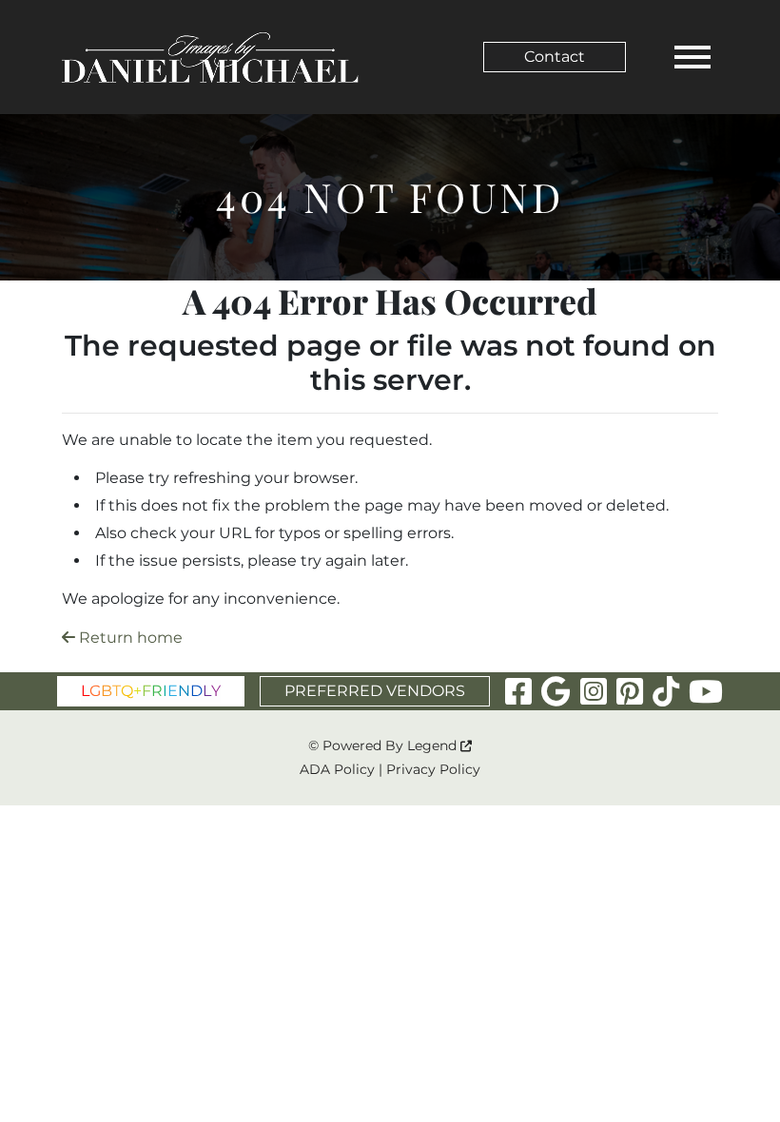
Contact (554, 57)
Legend (433, 745)
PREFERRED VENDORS (374, 691)
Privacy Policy (433, 769)
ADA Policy (337, 769)
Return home (129, 638)
